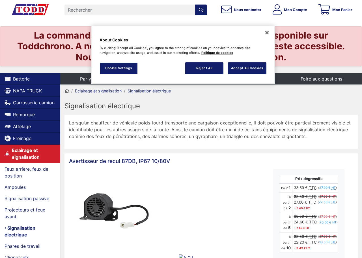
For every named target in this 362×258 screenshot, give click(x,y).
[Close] (267, 32)
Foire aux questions (321, 79)
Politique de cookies (217, 53)
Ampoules (15, 187)
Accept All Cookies (247, 68)
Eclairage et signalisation (26, 153)
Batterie (21, 79)
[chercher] (201, 10)
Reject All (204, 68)
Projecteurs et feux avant (25, 213)
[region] (183, 55)
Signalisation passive (27, 198)
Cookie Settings (118, 68)
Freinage (22, 138)
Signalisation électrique (20, 231)
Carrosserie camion (34, 102)
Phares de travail (22, 246)
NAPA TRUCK (27, 91)
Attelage (22, 126)
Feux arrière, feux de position (26, 172)
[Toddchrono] (30, 10)
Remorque (24, 114)
